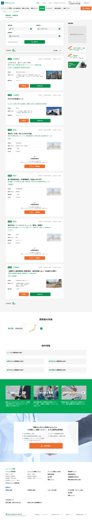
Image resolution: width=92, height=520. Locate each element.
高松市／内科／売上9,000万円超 (20, 134)
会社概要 (36, 514)
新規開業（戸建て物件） (11, 478)
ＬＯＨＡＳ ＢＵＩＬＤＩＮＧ (19, 63)
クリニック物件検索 (10, 471)
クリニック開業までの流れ (54, 471)
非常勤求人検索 (31, 490)
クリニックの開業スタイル (34, 471)
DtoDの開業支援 (16, 8)
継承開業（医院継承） (32, 476)
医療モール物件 (9, 474)
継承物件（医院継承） (11, 476)
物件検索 (42, 8)
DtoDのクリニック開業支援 (12, 483)
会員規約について (69, 514)
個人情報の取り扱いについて (57, 514)
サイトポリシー (45, 514)
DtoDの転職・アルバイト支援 (75, 490)
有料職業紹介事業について (81, 514)
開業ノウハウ (67, 8)
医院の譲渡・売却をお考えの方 (13, 502)
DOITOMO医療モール (16, 99)
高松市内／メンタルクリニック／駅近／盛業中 (25, 225)
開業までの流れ (25, 8)
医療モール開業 (31, 474)
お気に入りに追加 (57, 95)
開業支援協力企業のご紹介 (74, 479)
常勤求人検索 (9, 490)
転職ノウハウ (71, 495)
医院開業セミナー (72, 471)
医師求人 (8, 487)
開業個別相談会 (72, 474)
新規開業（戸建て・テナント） (34, 478)
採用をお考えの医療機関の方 (34, 502)
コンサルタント (49, 8)
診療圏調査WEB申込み (73, 477)
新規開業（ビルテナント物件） (13, 480)
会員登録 (87, 8)
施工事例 (50, 477)
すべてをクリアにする (12, 41)
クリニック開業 (6, 8)
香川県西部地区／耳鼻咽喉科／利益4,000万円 (25, 179)
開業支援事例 (51, 474)
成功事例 (70, 492)
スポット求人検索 (52, 490)
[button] (20, 29)
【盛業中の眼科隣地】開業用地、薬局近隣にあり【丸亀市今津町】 (32, 271)
